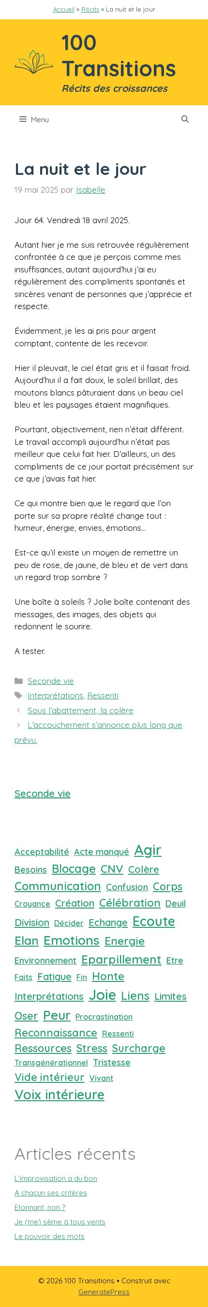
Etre (174, 960)
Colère (143, 869)
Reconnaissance (56, 1032)
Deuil (175, 903)
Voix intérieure (59, 1094)
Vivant (101, 1078)
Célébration (130, 902)
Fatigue (54, 976)
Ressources (43, 1047)
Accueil (63, 9)
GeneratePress (104, 1291)
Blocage (74, 868)
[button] (185, 119)
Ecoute (154, 921)
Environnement (45, 960)
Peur (57, 1015)
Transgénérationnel (51, 1062)
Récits (90, 9)
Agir (148, 849)
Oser (26, 1015)
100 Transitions (118, 55)
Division (32, 922)
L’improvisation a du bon (56, 1178)
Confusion (127, 887)
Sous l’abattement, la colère (81, 710)
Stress (91, 1047)
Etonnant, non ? (40, 1207)
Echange (108, 922)
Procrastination (104, 1017)
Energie (124, 941)
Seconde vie (51, 681)
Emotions (72, 940)
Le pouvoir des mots (50, 1236)
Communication (58, 886)
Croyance (32, 904)
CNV (112, 869)
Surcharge (138, 1047)
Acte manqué (101, 851)
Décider (69, 923)
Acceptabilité (42, 851)
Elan (27, 940)
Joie (102, 994)
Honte (108, 976)
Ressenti (103, 695)
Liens (135, 995)
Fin (81, 977)
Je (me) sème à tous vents (60, 1221)
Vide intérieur (50, 1076)
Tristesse (112, 1062)
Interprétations (55, 695)
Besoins (31, 869)
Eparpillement (121, 959)
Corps (167, 886)
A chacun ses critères (51, 1192)
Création (74, 903)
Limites (170, 996)
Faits (23, 977)
